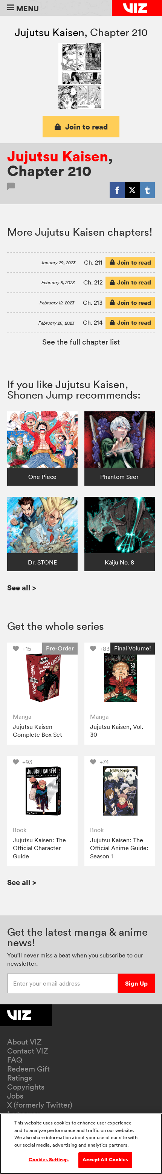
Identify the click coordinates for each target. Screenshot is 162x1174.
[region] (81, 1143)
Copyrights (25, 1086)
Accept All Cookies (105, 1159)
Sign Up (136, 983)
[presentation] (42, 678)
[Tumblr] (147, 190)
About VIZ (24, 1041)
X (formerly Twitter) (39, 1104)
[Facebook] (117, 190)
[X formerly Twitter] (132, 190)
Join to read (86, 127)
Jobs (15, 1095)
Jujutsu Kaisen (49, 32)
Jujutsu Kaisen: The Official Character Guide (39, 848)
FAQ (14, 1059)
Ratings (19, 1077)
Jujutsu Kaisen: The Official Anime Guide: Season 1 (119, 848)
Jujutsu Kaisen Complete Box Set (37, 731)
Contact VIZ (27, 1050)
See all (21, 587)
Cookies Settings (49, 1159)
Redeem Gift (28, 1068)
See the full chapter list (81, 341)
